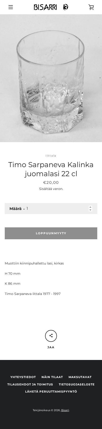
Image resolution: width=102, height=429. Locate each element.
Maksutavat (80, 377)
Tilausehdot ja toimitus (30, 384)
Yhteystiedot (23, 377)
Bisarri (65, 410)
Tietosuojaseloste (77, 384)
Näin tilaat (52, 377)
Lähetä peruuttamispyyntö (51, 391)
